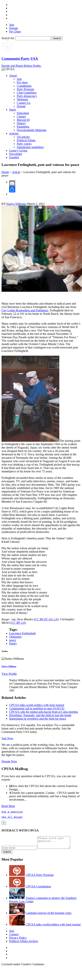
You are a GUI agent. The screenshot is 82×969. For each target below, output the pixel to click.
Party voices (24, 143)
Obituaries (15, 636)
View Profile (9, 673)
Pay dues (22, 82)
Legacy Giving (18, 150)
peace (12, 640)
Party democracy (27, 96)
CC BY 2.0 (18, 622)
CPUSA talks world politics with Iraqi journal (36, 705)
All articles (23, 136)
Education (23, 113)
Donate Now (9, 761)
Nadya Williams (16, 203)
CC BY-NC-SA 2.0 (46, 619)
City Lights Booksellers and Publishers (25, 310)
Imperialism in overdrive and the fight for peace (37, 718)
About (13, 75)
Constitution (24, 85)
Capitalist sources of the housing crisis (48, 913)
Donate (13, 28)
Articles (13, 133)
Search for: (8, 38)
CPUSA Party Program (40, 874)
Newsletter (15, 154)
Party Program (25, 89)
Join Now (7, 738)
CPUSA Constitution (38, 886)
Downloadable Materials (31, 130)
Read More (8, 806)
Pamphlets (23, 126)
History (21, 123)
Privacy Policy (18, 937)
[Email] (44, 183)
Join (11, 24)
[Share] (44, 189)
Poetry (13, 643)
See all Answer (12, 817)
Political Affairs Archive (23, 941)
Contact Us (23, 102)
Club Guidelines (26, 92)
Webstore (22, 99)
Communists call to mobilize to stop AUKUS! (36, 708)
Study (12, 109)
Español (14, 157)
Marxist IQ (23, 119)
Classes (21, 116)
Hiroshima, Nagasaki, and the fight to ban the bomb (40, 715)
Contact (13, 934)
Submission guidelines (30, 147)
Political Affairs (26, 140)
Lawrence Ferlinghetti (22, 633)
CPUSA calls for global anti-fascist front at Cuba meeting (43, 711)
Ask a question (12, 811)
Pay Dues (15, 31)
